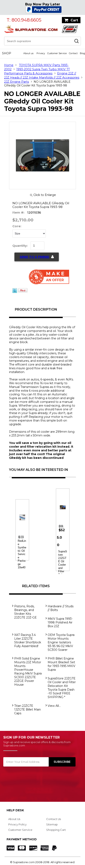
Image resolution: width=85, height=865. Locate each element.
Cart (74, 20)
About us (28, 53)
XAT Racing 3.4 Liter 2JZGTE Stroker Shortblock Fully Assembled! (27, 640)
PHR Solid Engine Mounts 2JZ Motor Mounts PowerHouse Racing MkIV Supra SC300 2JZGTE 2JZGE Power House (28, 671)
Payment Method (22, 839)
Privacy (41, 53)
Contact (73, 53)
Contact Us (53, 819)
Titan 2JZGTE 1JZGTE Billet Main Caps (27, 709)
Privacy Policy (17, 824)
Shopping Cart (56, 829)
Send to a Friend (34, 257)
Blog (82, 53)
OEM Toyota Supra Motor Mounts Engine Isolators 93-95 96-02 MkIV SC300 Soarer (61, 642)
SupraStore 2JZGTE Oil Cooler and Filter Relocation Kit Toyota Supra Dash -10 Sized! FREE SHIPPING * (62, 688)
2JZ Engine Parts (16, 82)
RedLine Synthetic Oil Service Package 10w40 (22, 554)
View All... (54, 706)
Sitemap (52, 824)
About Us (14, 819)
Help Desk (15, 810)
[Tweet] (14, 292)
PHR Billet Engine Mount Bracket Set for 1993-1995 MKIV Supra (61, 664)
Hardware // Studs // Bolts (60, 608)
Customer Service (57, 53)
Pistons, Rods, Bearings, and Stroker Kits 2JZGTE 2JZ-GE (25, 611)
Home (8, 65)
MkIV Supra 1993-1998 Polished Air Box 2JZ (60, 622)
